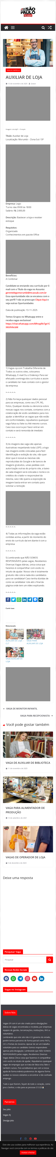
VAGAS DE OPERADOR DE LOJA (25, 857)
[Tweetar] (13, 599)
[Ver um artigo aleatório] (49, 27)
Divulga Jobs (8, 1120)
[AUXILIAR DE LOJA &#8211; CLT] (15, 634)
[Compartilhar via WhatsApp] (19, 599)
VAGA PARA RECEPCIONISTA (35, 715)
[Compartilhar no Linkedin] (24, 599)
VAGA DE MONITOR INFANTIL (21, 708)
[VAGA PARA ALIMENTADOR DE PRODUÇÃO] (28, 778)
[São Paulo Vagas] (6, 27)
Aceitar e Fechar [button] (28, 1152)
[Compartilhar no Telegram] (29, 599)
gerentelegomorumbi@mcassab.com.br (26, 292)
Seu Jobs (7, 1109)
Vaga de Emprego (13, 70)
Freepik (22, 129)
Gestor (33, 84)
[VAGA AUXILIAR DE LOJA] (15, 652)
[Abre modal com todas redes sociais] (40, 599)
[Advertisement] (28, 104)
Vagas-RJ (7, 1115)
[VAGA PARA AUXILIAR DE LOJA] (36, 634)
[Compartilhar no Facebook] (8, 599)
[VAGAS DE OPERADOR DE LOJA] (28, 827)
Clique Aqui (41, 299)
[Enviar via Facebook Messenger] (35, 599)
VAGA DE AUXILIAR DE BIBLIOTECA (28, 763)
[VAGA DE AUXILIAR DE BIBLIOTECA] (28, 733)
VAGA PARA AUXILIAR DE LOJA (35, 642)
